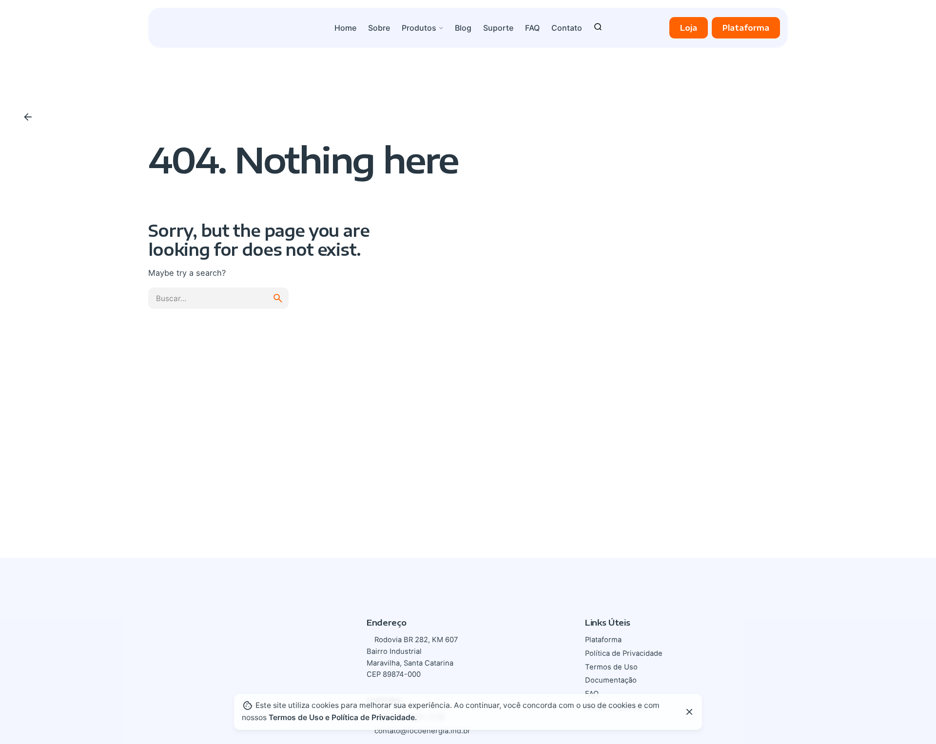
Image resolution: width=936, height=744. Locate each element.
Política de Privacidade (624, 653)
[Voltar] (27, 117)
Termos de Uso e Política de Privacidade (342, 717)
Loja (688, 27)
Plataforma (745, 27)
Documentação (611, 680)
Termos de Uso (611, 667)
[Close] (689, 712)
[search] (278, 298)
